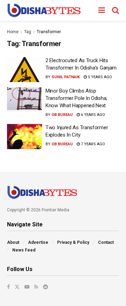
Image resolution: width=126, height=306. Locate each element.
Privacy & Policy (73, 242)
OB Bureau (62, 114)
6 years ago (92, 114)
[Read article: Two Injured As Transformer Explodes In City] (24, 136)
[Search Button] (115, 10)
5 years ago (99, 77)
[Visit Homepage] (44, 10)
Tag (27, 31)
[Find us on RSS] (36, 287)
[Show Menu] (101, 10)
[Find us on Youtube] (26, 287)
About (13, 242)
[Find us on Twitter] (17, 287)
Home (13, 31)
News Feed (23, 250)
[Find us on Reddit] (45, 287)
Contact (106, 242)
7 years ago (92, 144)
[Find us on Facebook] (8, 287)
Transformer (49, 31)
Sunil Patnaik (65, 77)
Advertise (38, 242)
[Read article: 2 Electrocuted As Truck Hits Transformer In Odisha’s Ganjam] (24, 69)
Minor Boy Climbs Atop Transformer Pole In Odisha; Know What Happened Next (76, 98)
